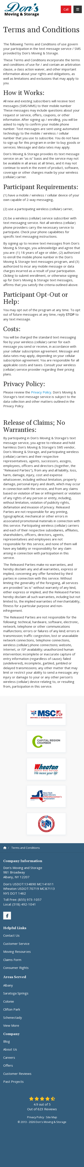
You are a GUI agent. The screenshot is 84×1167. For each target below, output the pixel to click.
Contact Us (11, 935)
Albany (8, 985)
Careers (9, 1057)
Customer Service (16, 943)
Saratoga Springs (15, 993)
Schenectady (12, 1017)
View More (11, 1025)
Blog (6, 1041)
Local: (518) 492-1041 (19, 904)
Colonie (8, 1001)
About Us (10, 1049)
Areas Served (14, 977)
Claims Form (12, 959)
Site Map (51, 1117)
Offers (8, 1065)
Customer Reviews (17, 1073)
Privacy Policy (41, 392)
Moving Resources (17, 951)
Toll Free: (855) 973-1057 (22, 899)
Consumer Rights (16, 967)
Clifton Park (11, 1009)
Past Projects (13, 1081)
